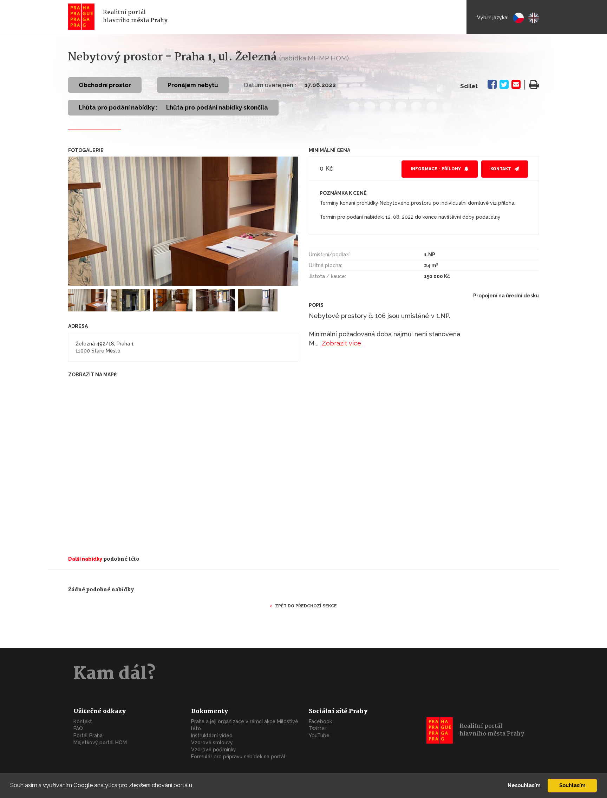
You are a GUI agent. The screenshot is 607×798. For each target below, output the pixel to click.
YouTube (319, 735)
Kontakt (500, 168)
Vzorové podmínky (213, 749)
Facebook (320, 721)
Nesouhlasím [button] (524, 785)
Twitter (317, 728)
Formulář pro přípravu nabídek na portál (238, 756)
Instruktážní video (212, 735)
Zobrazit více (341, 343)
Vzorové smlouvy (212, 742)
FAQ (78, 728)
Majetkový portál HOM (100, 742)
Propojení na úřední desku (506, 295)
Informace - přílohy (436, 168)
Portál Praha (88, 735)
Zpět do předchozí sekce (306, 606)
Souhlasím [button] (572, 785)
